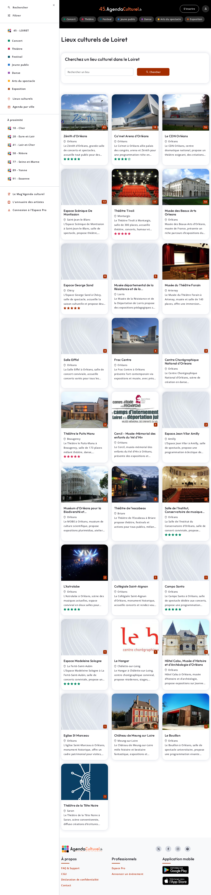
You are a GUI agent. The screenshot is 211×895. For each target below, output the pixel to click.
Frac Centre (122, 360)
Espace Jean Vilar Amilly (182, 433)
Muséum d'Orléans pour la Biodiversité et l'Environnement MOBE (82, 511)
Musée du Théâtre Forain (183, 285)
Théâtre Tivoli (124, 211)
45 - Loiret (21, 30)
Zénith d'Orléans (75, 136)
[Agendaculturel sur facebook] (168, 849)
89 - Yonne (20, 170)
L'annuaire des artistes (25, 202)
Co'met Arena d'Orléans (131, 136)
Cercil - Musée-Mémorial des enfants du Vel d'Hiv (135, 435)
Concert (71, 19)
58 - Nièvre (20, 153)
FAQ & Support (70, 868)
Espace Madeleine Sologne (83, 661)
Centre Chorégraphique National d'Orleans (182, 361)
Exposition (196, 19)
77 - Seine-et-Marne (26, 161)
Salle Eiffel (71, 360)
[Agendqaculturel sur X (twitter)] (159, 849)
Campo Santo (174, 586)
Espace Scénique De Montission (78, 212)
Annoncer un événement (127, 874)
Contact (66, 885)
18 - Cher (19, 128)
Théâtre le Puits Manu (79, 433)
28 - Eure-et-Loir (24, 136)
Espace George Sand (78, 285)
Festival (107, 19)
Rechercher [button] (17, 7)
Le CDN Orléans (176, 136)
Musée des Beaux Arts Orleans (180, 212)
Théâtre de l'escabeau (130, 508)
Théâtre (89, 19)
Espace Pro (118, 868)
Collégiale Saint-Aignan (131, 586)
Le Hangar (121, 661)
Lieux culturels (20, 99)
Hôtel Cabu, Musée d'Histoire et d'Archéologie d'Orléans (185, 663)
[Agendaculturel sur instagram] (178, 849)
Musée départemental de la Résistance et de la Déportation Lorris (133, 288)
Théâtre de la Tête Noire (81, 805)
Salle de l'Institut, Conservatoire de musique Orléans (183, 511)
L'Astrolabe (72, 586)
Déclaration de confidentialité (80, 879)
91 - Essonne (21, 178)
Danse (147, 19)
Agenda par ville (20, 107)
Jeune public (128, 19)
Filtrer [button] (14, 15)
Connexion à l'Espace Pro (26, 210)
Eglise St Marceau (76, 735)
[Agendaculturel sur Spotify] (188, 849)
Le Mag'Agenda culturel (26, 194)
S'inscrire (189, 8)
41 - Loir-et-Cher (24, 144)
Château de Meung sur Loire (134, 735)
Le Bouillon (172, 735)
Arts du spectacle (171, 19)
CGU (64, 874)
